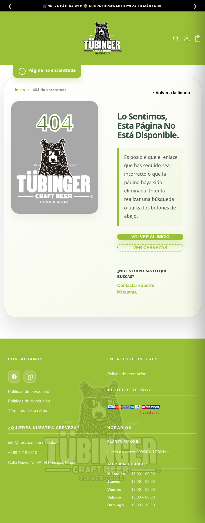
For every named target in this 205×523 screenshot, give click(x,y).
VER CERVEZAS (150, 247)
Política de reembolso (127, 374)
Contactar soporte (135, 285)
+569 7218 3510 (22, 452)
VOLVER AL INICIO (150, 236)
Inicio (20, 90)
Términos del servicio (27, 410)
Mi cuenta (127, 292)
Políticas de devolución (29, 401)
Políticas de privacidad (28, 391)
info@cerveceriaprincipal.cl (32, 442)
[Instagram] (29, 376)
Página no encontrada (52, 70)
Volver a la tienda (172, 92)
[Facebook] (14, 376)
